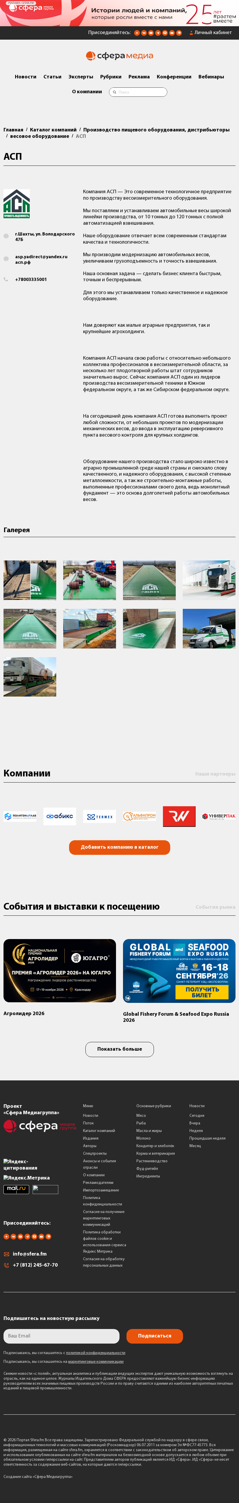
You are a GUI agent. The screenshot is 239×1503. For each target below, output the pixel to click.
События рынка (216, 907)
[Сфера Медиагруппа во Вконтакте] (144, 34)
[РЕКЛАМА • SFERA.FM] (119, 23)
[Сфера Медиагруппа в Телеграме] (158, 34)
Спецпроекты (95, 1154)
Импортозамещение (101, 1190)
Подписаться (154, 1336)
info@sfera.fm (30, 1254)
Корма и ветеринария (155, 1154)
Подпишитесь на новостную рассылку (51, 1318)
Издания (91, 1138)
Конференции (174, 77)
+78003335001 (31, 279)
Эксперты (80, 77)
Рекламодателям (98, 1183)
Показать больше (119, 1049)
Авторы (89, 1146)
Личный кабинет (213, 33)
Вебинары (211, 77)
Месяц (195, 1146)
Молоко (143, 1138)
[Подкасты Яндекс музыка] (179, 34)
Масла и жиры (149, 1131)
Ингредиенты (148, 1176)
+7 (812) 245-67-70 (35, 1265)
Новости (25, 77)
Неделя (196, 1131)
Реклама (139, 77)
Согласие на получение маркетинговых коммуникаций (103, 1218)
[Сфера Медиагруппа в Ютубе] (151, 34)
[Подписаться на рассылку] (172, 34)
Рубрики (111, 77)
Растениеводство (152, 1161)
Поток (88, 1123)
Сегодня (196, 1116)
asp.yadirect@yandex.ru (41, 257)
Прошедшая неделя (207, 1138)
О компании (87, 92)
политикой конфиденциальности (95, 1353)
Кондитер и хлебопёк (155, 1146)
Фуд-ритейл (147, 1169)
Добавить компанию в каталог (120, 847)
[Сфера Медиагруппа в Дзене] (137, 34)
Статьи (52, 77)
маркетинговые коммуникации (96, 1362)
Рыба (141, 1123)
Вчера (194, 1123)
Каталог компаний (99, 1131)
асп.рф (23, 262)
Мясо (141, 1116)
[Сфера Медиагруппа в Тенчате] (165, 34)
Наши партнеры (215, 774)
